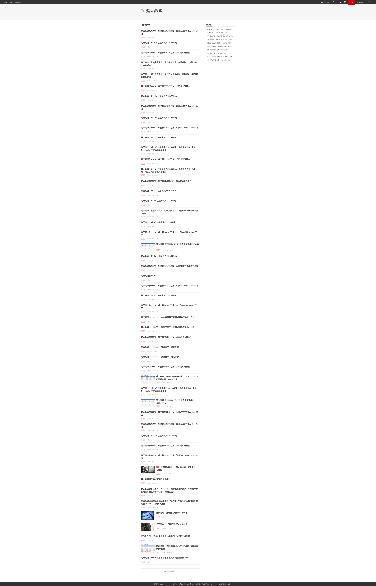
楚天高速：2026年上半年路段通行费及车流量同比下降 (164, 558)
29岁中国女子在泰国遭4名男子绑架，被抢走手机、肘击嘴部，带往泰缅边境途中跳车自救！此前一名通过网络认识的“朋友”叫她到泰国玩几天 (221, 56)
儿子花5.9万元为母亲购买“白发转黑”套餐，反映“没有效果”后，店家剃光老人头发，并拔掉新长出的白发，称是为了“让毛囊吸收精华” (221, 36)
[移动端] (321, 2)
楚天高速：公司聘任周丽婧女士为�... (172, 513)
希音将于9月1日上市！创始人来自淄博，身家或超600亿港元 (221, 60)
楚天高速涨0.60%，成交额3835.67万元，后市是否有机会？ (166, 86)
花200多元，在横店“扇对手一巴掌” (217, 32)
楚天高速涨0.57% (148, 276)
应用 (11, 2)
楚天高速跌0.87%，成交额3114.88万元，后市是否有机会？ (166, 181)
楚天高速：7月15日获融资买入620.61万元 (159, 436)
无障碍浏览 (18, 2)
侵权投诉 (227, 584)
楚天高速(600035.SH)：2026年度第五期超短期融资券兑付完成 (167, 317)
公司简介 (175, 584)
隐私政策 (198, 584)
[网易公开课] (327, 2)
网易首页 (6, 2)
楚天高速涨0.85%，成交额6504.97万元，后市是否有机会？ (166, 445)
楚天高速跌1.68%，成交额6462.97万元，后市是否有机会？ (166, 366)
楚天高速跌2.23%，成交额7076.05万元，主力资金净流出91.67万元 (169, 266)
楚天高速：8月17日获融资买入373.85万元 (159, 137)
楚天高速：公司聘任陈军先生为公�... (172, 524)
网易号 (143, 37)
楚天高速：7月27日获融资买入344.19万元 (159, 295)
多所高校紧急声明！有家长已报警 (217, 50)
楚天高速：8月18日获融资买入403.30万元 (159, 118)
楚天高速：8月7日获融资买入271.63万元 (158, 201)
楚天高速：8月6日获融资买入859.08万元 (158, 222)
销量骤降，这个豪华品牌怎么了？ (217, 53)
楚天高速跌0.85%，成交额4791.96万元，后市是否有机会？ (166, 337)
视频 (158, 473)
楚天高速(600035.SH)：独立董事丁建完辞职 (160, 347)
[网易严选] (334, 2)
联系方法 (180, 584)
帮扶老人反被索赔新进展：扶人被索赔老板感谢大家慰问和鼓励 (221, 43)
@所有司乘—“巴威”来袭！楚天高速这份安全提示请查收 (165, 536)
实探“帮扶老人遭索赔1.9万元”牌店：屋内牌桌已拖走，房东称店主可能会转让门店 (221, 39)
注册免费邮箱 (359, 2)
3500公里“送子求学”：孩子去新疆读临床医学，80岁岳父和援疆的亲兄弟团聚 (221, 29)
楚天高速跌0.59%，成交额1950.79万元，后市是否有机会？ (166, 52)
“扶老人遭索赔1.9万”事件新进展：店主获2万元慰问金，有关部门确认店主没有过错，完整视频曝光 (221, 46)
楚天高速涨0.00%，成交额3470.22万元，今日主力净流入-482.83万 (169, 285)
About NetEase (168, 584)
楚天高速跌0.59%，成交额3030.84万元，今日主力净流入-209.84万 (169, 127)
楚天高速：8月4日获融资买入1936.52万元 (159, 256)
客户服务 (192, 584)
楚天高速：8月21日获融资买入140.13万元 (159, 43)
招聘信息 (186, 584)
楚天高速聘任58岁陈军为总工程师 (155, 479)
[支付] (340, 2)
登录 (351, 2)
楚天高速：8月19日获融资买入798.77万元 (159, 96)
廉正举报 (221, 584)
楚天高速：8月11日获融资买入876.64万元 (159, 191)
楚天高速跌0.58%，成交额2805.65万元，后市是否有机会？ (166, 159)
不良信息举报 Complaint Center (210, 584)
